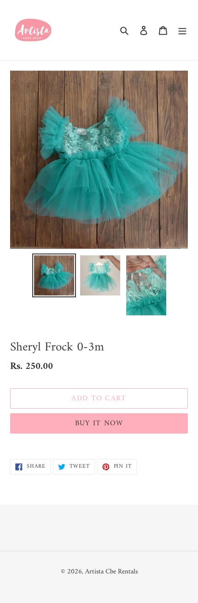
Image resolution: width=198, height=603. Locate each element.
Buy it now (99, 423)
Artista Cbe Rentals (111, 572)
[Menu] (182, 30)
